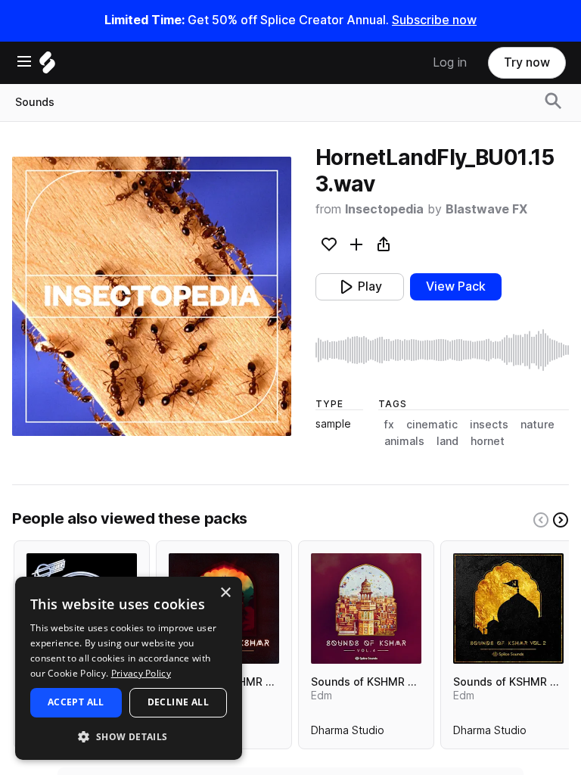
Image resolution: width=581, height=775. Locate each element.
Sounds (34, 102)
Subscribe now (434, 20)
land (447, 441)
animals (404, 441)
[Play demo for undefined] (151, 296)
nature (537, 425)
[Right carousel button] (560, 520)
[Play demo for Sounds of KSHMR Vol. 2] (508, 608)
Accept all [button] (76, 702)
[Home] (47, 66)
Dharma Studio (347, 733)
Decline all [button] (178, 702)
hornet (488, 441)
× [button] (225, 593)
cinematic (432, 425)
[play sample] (442, 350)
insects (489, 425)
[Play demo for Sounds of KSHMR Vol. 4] (366, 608)
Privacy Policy (141, 673)
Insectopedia (384, 209)
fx (389, 425)
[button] (128, 736)
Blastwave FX (486, 209)
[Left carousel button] (541, 520)
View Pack (456, 286)
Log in (450, 62)
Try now (527, 62)
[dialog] (128, 668)
